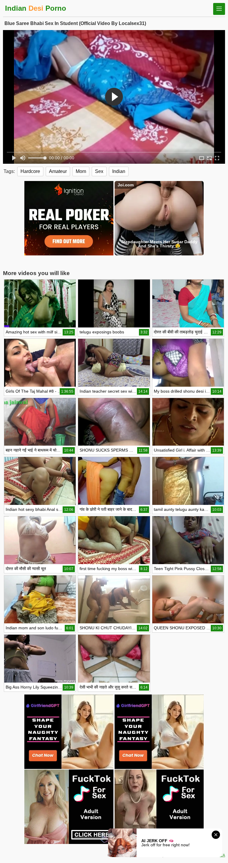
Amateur (58, 171)
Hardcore (30, 171)
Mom (81, 171)
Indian (118, 171)
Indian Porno (35, 8)
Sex (99, 171)
